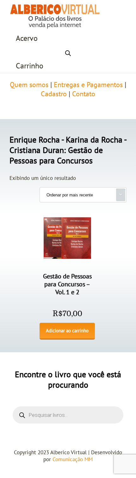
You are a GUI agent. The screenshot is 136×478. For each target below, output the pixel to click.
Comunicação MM (73, 459)
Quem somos (29, 85)
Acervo (27, 38)
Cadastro (54, 94)
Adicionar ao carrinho (67, 331)
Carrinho (29, 66)
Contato (83, 94)
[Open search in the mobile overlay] (68, 52)
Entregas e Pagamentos (88, 85)
